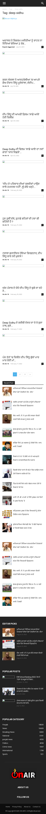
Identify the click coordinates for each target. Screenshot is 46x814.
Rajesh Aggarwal (8, 47)
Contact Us (36, 807)
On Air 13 (5, 86)
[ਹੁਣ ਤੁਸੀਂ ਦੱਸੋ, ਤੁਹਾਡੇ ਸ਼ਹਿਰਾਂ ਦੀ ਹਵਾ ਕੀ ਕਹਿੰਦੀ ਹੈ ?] (23, 205)
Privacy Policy (17, 807)
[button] (4, 3)
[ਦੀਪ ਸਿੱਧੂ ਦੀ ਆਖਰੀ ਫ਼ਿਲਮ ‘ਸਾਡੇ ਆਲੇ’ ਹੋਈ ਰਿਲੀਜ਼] (23, 101)
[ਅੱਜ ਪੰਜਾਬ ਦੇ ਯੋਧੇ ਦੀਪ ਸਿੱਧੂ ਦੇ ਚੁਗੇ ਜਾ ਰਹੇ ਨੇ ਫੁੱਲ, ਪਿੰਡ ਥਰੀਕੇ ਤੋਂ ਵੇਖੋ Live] (23, 275)
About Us (27, 807)
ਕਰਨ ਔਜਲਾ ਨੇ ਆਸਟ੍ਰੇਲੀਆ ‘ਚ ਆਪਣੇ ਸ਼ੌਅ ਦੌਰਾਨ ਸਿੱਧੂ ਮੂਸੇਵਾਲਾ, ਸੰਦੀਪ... (21, 81)
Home (4, 9)
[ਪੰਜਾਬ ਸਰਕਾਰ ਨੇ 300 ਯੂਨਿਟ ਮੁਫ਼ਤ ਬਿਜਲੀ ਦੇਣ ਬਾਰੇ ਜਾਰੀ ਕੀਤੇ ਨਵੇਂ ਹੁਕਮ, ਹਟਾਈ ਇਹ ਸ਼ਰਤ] (8, 703)
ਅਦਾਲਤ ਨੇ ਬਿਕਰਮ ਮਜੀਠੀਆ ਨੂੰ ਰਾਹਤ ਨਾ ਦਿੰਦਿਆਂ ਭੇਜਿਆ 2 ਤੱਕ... (22, 42)
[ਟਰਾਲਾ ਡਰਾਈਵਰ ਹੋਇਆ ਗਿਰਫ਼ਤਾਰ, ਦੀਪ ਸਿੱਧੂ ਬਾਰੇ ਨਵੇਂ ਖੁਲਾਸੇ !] (23, 240)
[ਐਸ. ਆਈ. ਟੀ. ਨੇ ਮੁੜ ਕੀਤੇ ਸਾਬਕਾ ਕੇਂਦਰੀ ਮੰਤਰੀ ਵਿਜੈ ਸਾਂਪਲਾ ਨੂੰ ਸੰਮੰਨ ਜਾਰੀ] (8, 656)
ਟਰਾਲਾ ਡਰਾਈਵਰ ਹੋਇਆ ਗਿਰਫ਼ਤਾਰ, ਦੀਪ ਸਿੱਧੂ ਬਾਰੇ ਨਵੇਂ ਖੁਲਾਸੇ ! (22, 255)
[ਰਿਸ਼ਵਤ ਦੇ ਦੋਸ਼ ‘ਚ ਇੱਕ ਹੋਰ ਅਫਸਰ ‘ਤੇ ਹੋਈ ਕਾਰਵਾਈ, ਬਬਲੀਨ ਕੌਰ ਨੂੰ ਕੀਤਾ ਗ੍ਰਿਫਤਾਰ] (8, 691)
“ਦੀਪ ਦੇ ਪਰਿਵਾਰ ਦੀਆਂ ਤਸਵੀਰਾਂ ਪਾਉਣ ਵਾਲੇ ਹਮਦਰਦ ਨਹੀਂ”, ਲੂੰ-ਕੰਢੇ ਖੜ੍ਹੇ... (21, 185)
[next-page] (30, 374)
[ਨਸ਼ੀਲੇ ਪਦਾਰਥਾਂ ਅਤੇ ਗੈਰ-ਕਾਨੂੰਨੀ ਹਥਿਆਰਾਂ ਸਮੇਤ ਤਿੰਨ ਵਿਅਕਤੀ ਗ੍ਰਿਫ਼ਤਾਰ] (8, 644)
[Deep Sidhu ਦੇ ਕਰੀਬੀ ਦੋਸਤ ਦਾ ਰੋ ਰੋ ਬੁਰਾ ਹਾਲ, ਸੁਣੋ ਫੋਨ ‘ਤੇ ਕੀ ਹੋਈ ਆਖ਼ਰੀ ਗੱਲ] (23, 309)
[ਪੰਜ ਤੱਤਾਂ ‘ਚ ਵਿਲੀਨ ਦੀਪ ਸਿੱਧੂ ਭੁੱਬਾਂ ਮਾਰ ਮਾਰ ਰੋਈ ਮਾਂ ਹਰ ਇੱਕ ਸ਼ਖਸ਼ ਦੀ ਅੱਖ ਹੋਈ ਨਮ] (23, 344)
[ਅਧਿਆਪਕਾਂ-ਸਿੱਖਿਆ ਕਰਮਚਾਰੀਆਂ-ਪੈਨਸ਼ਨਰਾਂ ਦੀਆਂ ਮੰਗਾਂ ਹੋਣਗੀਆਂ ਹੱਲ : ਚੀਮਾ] (8, 632)
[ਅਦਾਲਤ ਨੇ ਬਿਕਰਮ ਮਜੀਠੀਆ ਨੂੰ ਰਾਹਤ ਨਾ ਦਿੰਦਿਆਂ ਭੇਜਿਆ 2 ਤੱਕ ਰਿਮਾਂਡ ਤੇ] (23, 27)
